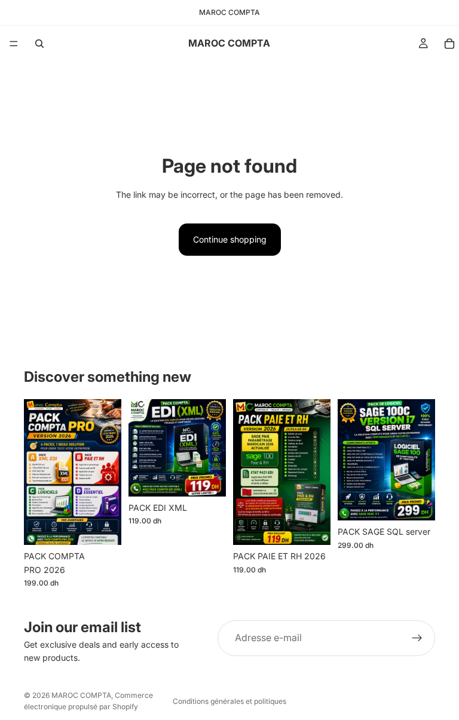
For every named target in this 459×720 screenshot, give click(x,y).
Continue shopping (230, 239)
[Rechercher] (39, 43)
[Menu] (13, 43)
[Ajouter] (103, 526)
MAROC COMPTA (81, 695)
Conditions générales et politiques (229, 701)
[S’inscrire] (417, 638)
